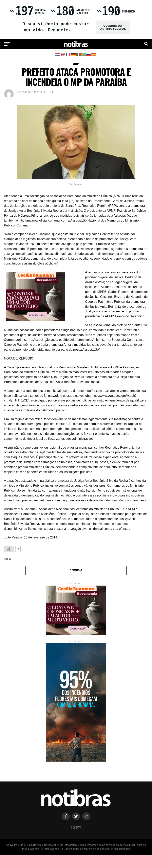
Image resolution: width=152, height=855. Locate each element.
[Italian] (78, 54)
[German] (73, 54)
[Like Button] (9, 549)
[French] (68, 54)
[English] (63, 54)
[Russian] (88, 54)
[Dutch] (58, 54)
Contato (76, 827)
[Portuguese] (83, 54)
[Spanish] (94, 54)
